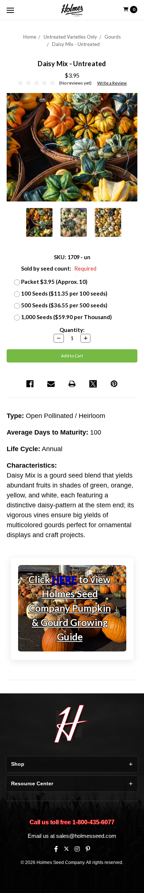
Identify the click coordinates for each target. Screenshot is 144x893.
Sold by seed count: (58, 268)
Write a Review (112, 83)
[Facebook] (30, 383)
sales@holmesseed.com (86, 836)
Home (29, 37)
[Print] (72, 383)
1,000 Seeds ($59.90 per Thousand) (66, 317)
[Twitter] (93, 383)
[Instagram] (77, 849)
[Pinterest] (114, 383)
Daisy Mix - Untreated (76, 44)
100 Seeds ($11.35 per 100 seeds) (64, 293)
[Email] (51, 383)
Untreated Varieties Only (70, 37)
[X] (66, 848)
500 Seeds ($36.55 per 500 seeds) (64, 305)
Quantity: (72, 329)
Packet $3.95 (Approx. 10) (54, 281)
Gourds (112, 37)
